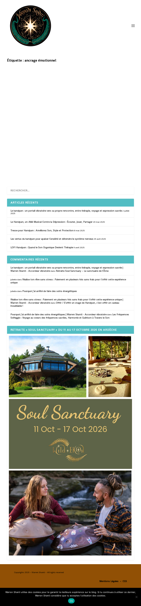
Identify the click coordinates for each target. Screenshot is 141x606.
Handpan (63, 157)
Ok (71, 600)
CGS (125, 581)
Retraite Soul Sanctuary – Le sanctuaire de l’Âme (82, 270)
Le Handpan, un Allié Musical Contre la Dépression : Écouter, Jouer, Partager (51, 221)
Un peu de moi (76, 157)
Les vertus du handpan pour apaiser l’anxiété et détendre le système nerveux (51, 238)
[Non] (136, 597)
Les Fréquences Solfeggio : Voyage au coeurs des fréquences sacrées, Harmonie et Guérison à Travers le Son (69, 316)
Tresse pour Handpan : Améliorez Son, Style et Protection (42, 230)
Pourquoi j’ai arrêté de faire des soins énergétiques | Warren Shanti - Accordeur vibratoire (58, 314)
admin (17, 157)
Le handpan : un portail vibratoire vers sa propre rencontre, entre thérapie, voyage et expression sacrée (66, 210)
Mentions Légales (108, 581)
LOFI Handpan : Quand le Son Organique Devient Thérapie (41, 247)
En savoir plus (22, 170)
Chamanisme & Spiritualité (46, 157)
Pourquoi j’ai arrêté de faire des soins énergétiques (49, 291)
